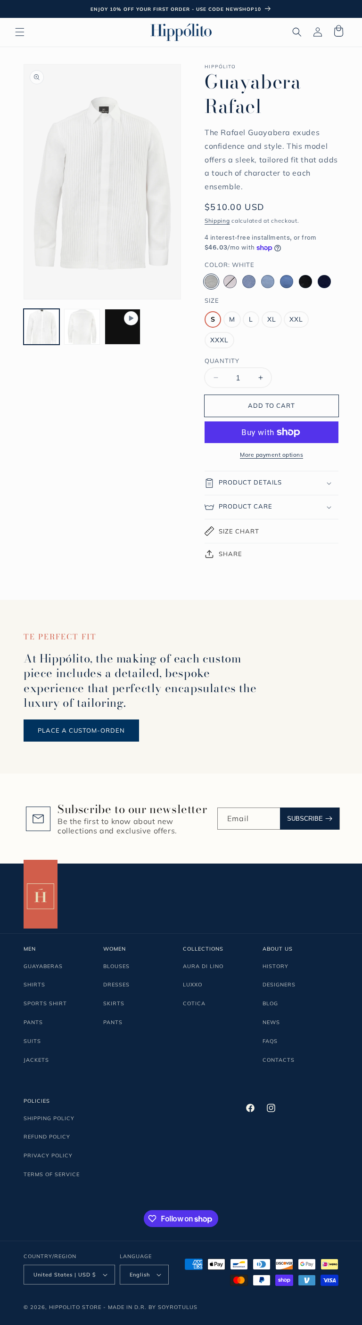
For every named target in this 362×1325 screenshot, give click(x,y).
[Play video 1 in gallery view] (122, 327)
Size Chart (239, 531)
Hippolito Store (75, 1307)
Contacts (279, 1060)
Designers (279, 984)
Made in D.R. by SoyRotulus (152, 1307)
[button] (19, 32)
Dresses (116, 984)
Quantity (222, 360)
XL (271, 319)
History (275, 966)
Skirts (113, 1003)
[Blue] (286, 281)
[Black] (305, 281)
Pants (33, 1022)
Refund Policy (47, 1136)
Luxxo (192, 984)
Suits (32, 1041)
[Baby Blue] (248, 281)
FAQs (270, 1041)
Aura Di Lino (203, 966)
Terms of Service (52, 1174)
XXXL (219, 340)
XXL (296, 319)
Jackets (36, 1060)
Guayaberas (43, 966)
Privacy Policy (48, 1155)
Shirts (34, 984)
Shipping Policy (49, 1118)
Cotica (194, 1003)
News (271, 1022)
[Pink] (230, 281)
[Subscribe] (309, 819)
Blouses (116, 966)
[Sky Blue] (267, 281)
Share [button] (230, 553)
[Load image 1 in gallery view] (41, 327)
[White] (211, 281)
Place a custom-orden (81, 730)
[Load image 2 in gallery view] (82, 327)
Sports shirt (45, 1003)
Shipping (217, 220)
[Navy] (324, 281)
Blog (270, 1003)
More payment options (271, 454)
